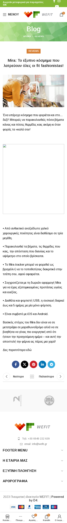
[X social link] (24, 364)
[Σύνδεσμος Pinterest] (33, 364)
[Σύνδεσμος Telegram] (51, 364)
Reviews (39, 36)
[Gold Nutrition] (49, 400)
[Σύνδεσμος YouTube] (57, 6)
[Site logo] (39, 14)
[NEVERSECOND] (18, 400)
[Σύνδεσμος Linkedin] (42, 364)
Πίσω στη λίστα (32, 376)
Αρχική (27, 36)
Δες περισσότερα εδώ (17, 350)
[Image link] (33, 426)
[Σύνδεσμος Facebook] (15, 364)
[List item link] (33, 439)
